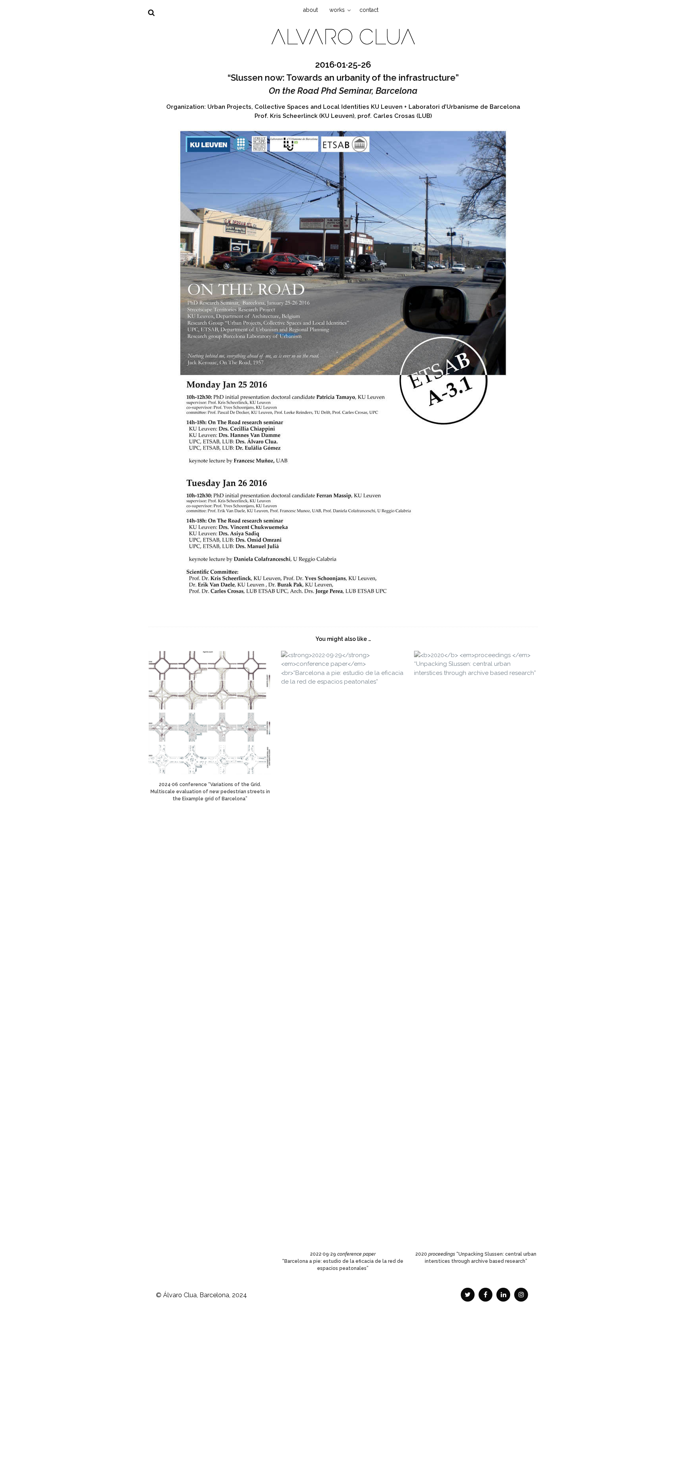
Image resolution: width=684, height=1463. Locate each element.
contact (368, 10)
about (310, 10)
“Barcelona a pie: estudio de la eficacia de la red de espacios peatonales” (342, 1261)
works (337, 10)
